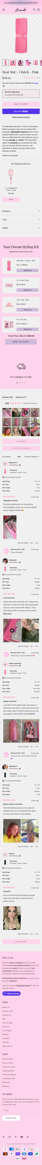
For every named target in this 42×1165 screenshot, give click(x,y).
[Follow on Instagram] (9, 1137)
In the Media (7, 1030)
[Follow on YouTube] (22, 1137)
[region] (21, 185)
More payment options (21, 117)
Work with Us (7, 1046)
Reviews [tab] (7, 397)
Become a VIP (7, 1011)
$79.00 (11, 193)
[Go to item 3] (20, 62)
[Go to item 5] (35, 62)
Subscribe (11, 1118)
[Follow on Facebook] (3, 1137)
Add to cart (21, 104)
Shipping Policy (8, 1071)
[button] (6, 412)
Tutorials (5, 1042)
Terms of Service (8, 1067)
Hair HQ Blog (7, 1023)
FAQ (3, 1019)
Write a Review (26, 449)
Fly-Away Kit (21, 319)
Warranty (5, 1086)
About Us (5, 1007)
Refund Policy (7, 1059)
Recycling (6, 1082)
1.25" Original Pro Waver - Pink (11, 189)
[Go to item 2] (13, 62)
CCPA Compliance (9, 1075)
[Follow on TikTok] (28, 1137)
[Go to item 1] (5, 62)
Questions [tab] (21, 397)
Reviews (5, 1034)
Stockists (5, 1038)
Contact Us (6, 1015)
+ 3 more (34, 740)
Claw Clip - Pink (23, 300)
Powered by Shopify (29, 1144)
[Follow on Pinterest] (15, 1137)
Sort (19, 457)
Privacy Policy (7, 1063)
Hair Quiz (5, 1027)
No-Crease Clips (23, 280)
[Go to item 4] (28, 62)
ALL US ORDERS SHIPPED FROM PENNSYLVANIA (21, 2)
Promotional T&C (8, 1078)
